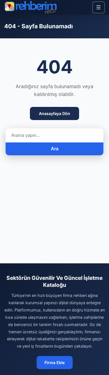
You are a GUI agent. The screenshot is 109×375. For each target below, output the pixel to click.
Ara (54, 148)
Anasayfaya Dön (54, 113)
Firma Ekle (54, 362)
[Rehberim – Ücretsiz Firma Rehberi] (30, 7)
